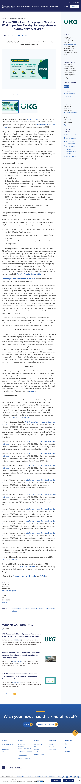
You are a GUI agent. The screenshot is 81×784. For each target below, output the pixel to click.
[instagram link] (78, 777)
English (66, 86)
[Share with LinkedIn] (8, 35)
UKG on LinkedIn (70, 146)
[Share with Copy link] (22, 35)
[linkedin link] (67, 777)
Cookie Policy (40, 781)
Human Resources (50, 608)
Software (14, 611)
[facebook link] (75, 777)
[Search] (70, 2)
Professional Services (18, 608)
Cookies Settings (56, 780)
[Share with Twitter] (12, 35)
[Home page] (8, 6)
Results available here (9, 559)
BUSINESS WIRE (33, 119)
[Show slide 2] (28, 106)
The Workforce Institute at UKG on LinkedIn (71, 151)
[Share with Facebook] (15, 35)
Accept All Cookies (68, 780)
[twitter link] (63, 777)
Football (41, 608)
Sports (27, 608)
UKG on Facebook (71, 135)
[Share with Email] (19, 35)
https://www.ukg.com (70, 44)
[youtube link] (71, 777)
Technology (33, 608)
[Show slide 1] (10, 106)
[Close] (79, 780)
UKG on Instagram (71, 138)
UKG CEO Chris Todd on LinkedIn (71, 142)
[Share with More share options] (26, 35)
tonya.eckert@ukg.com (21, 417)
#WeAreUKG (67, 96)
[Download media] (17, 94)
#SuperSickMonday (69, 93)
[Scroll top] (75, 733)
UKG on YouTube (71, 156)
